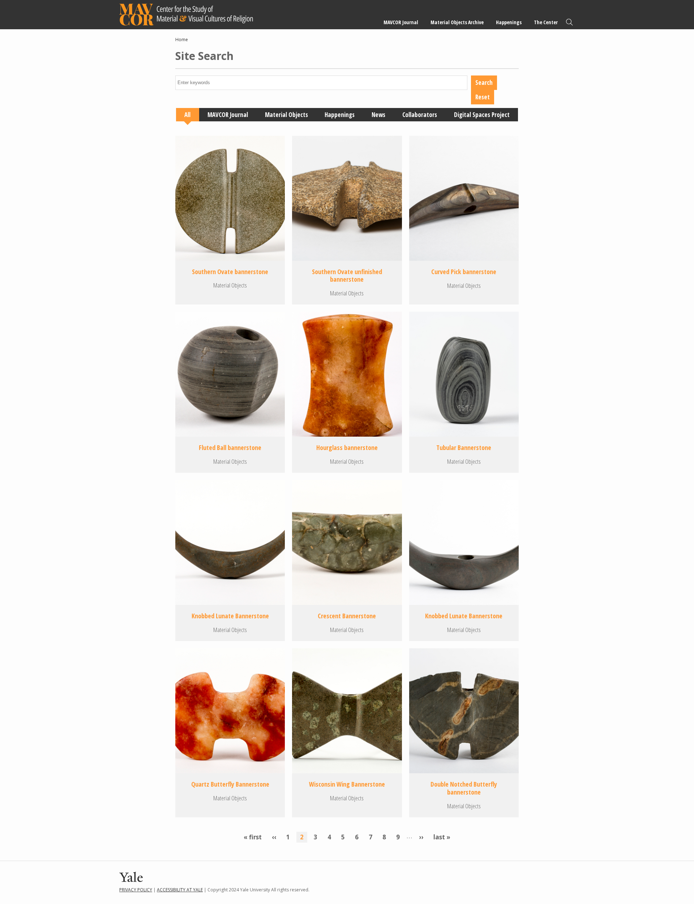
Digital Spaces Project (482, 115)
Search (569, 22)
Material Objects (286, 115)
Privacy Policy (135, 890)
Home (181, 39)
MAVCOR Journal (401, 22)
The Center (546, 22)
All (187, 115)
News (378, 115)
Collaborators (419, 115)
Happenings (509, 22)
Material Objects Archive (457, 22)
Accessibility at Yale (180, 890)
